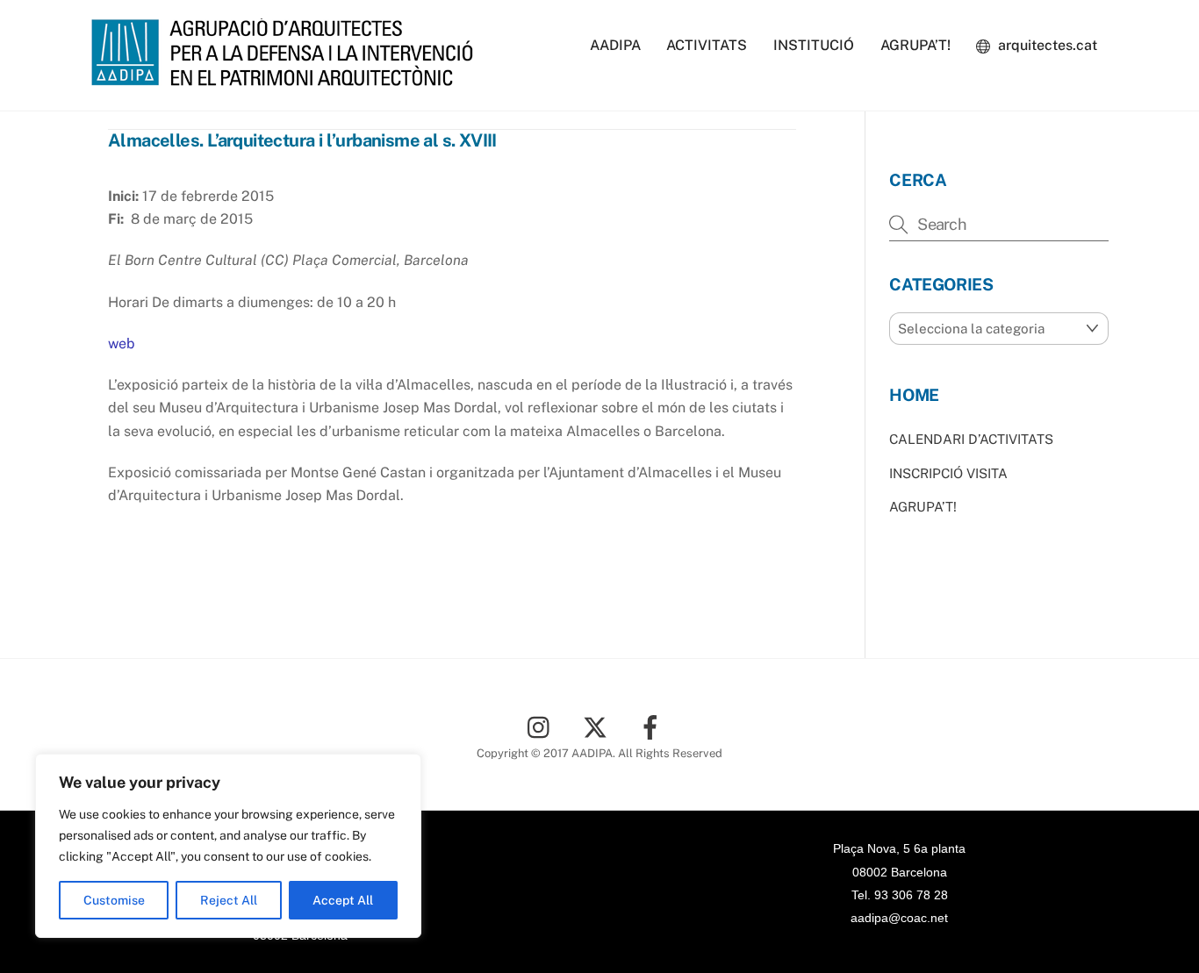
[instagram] (543, 726)
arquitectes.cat (1045, 45)
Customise (114, 900)
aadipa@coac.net (899, 918)
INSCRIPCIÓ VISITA (948, 473)
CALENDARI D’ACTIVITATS (971, 439)
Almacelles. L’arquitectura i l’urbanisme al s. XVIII (302, 140)
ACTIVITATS (706, 45)
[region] (228, 846)
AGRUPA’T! (915, 45)
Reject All (228, 900)
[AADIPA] (287, 77)
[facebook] (653, 726)
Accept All (342, 900)
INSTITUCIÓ (813, 45)
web (121, 343)
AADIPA (615, 45)
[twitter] (598, 726)
